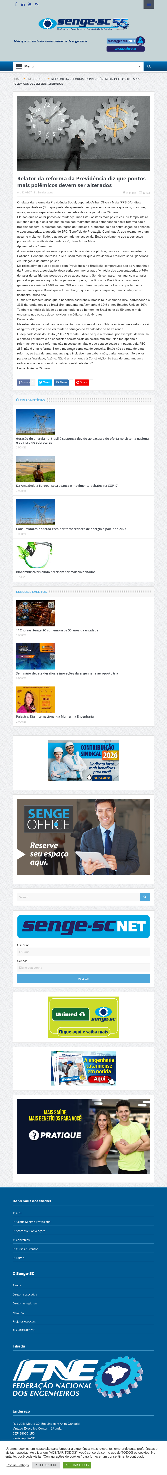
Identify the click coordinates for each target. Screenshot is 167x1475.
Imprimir (131, 192)
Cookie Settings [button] (18, 1465)
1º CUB (17, 1213)
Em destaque (45, 192)
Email (146, 192)
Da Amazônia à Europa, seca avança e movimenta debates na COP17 (67, 485)
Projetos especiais (24, 1321)
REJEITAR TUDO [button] (46, 1465)
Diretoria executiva (25, 1294)
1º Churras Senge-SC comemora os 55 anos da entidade (57, 630)
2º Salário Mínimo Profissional (32, 1222)
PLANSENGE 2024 (24, 1330)
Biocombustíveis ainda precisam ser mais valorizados (55, 572)
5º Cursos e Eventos (25, 1249)
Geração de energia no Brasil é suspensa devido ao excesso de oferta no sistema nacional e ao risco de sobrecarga (83, 440)
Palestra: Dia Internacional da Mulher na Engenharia (55, 716)
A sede (17, 1285)
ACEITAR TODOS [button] (77, 1465)
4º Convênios (21, 1240)
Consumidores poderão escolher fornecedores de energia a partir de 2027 (71, 529)
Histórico (18, 1312)
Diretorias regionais (25, 1303)
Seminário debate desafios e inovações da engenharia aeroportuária (67, 673)
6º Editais (18, 1258)
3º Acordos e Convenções (29, 1231)
